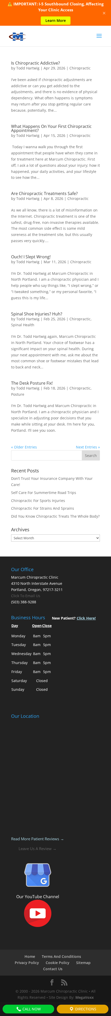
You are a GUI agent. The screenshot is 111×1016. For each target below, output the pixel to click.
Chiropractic (80, 68)
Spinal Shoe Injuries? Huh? (36, 314)
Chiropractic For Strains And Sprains (42, 508)
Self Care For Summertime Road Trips (43, 492)
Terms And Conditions (61, 956)
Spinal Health (22, 324)
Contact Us (52, 968)
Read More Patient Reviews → (37, 838)
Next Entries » (88, 447)
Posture (17, 394)
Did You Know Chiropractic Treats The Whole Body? (55, 516)
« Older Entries (24, 447)
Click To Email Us (25, 595)
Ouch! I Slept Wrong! (31, 257)
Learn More (55, 20)
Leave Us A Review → (38, 848)
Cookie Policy (57, 962)
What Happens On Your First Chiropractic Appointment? (51, 128)
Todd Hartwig (27, 68)
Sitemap (83, 962)
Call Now (31, 1008)
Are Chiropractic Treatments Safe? (44, 193)
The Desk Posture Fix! (32, 383)
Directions (85, 1008)
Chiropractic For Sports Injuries (38, 500)
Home (30, 956)
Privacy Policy (27, 962)
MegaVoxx (84, 997)
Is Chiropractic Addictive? (35, 63)
